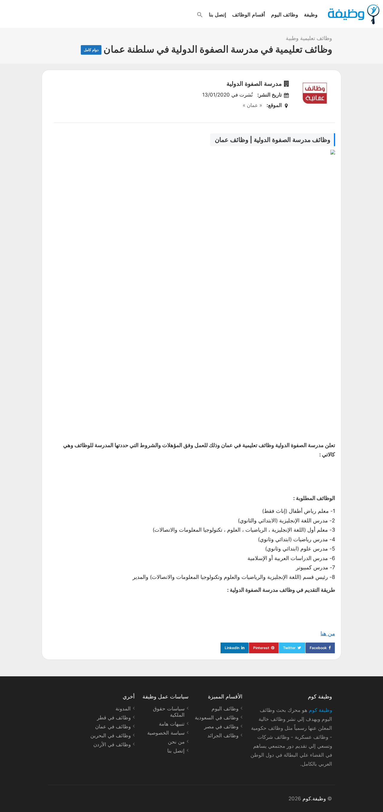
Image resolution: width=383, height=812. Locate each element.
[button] (199, 15)
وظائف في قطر (114, 718)
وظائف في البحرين (110, 735)
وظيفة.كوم (314, 799)
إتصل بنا (217, 14)
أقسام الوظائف (248, 14)
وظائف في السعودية (216, 718)
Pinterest (261, 648)
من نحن (176, 742)
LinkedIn (232, 648)
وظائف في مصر (221, 727)
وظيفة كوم (320, 710)
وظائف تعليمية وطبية (309, 38)
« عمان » (252, 105)
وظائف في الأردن (112, 744)
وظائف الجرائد (222, 735)
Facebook (318, 648)
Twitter (289, 648)
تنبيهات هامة (172, 724)
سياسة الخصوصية (166, 733)
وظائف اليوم (284, 14)
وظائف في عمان (113, 727)
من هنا (327, 633)
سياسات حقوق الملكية (169, 712)
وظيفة (310, 14)
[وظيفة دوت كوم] (353, 14)
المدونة (123, 709)
